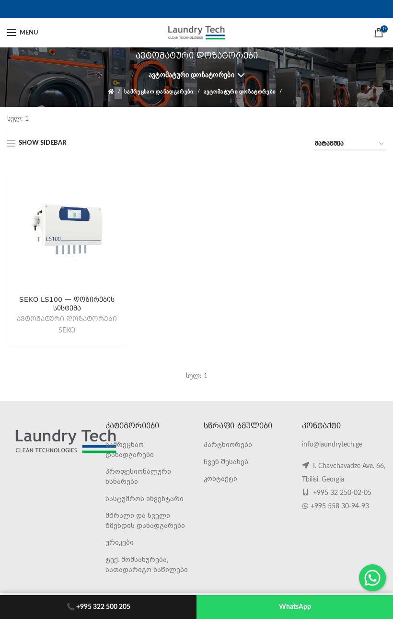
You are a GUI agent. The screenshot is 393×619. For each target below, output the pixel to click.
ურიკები (119, 542)
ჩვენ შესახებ (226, 462)
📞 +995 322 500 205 (98, 607)
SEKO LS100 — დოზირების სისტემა (67, 303)
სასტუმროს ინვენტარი (144, 499)
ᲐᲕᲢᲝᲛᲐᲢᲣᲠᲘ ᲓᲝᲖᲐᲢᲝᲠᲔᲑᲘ (67, 319)
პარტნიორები (228, 444)
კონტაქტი (220, 478)
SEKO (66, 330)
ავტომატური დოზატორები (191, 75)
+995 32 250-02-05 (341, 493)
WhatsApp (295, 607)
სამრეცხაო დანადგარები (158, 91)
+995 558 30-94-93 (340, 506)
